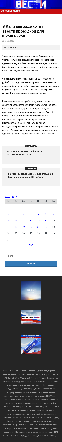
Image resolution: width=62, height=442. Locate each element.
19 (23, 227)
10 (8, 220)
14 (38, 220)
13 (31, 220)
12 (23, 220)
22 (46, 227)
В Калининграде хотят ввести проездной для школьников (23, 31)
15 (46, 220)
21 (38, 227)
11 (16, 220)
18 (16, 227)
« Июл (30, 245)
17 (8, 227)
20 (31, 227)
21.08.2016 (9, 41)
